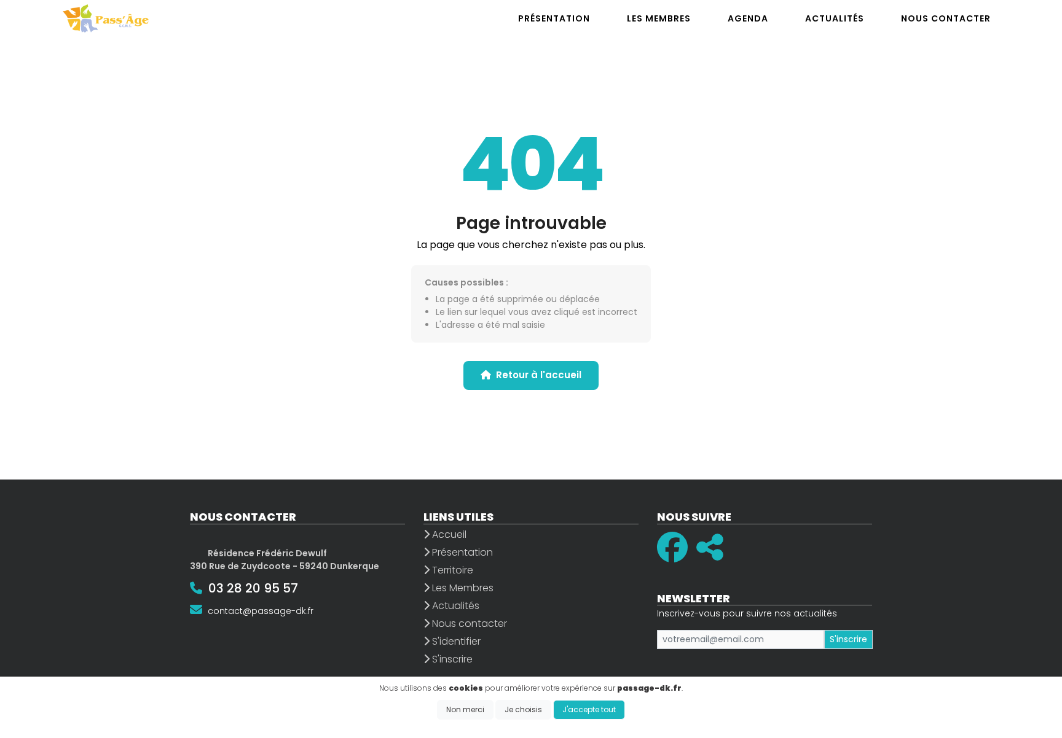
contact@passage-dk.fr (260, 611)
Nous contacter (468, 623)
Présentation (461, 552)
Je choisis (523, 709)
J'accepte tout (589, 709)
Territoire (451, 570)
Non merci (465, 709)
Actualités (454, 606)
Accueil (448, 534)
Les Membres (462, 588)
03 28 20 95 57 (253, 588)
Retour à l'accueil (538, 374)
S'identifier (455, 641)
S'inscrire (451, 659)
